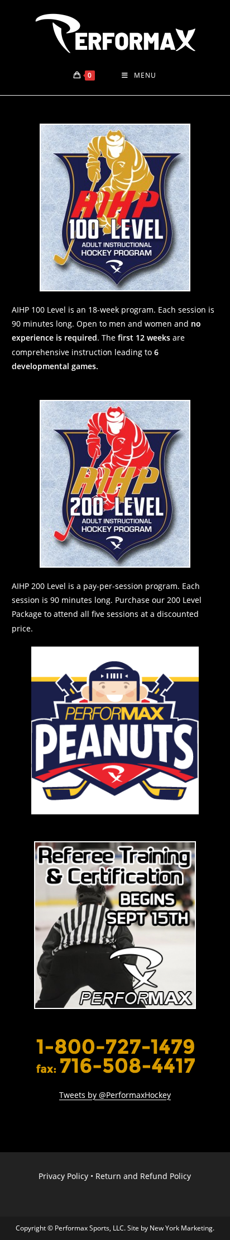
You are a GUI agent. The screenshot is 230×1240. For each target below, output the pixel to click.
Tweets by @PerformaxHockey (115, 1095)
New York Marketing (181, 1228)
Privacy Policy (63, 1176)
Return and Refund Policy (143, 1176)
